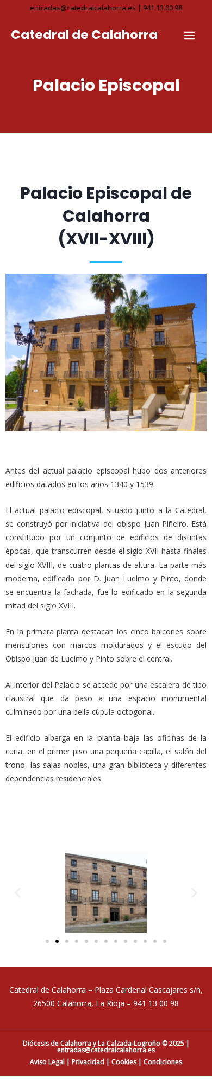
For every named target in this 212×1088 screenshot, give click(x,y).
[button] (17, 892)
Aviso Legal (47, 1061)
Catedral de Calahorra (84, 34)
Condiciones (163, 1061)
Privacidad (88, 1061)
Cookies (123, 1061)
